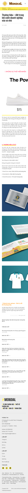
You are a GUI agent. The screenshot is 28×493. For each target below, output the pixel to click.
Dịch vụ (3, 445)
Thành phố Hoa (16, 477)
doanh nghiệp (6, 319)
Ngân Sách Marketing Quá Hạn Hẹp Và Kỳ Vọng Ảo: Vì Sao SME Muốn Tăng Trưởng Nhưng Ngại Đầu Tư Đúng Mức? (14, 361)
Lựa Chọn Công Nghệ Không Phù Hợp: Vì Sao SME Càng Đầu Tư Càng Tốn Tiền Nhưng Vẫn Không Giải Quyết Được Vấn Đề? (14, 382)
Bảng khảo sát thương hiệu (8, 339)
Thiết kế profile (11, 478)
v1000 (7, 483)
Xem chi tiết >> (6, 335)
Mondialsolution (19, 473)
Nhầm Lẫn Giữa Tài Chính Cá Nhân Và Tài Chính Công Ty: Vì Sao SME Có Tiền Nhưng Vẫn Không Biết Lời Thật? (13, 349)
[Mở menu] (25, 3)
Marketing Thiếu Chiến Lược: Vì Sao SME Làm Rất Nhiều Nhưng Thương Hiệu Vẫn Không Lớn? (13, 371)
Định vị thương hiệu (6, 480)
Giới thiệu (4, 442)
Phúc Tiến (4, 478)
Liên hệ (3, 447)
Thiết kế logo (13, 483)
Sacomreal (6, 481)
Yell (13, 473)
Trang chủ (4, 8)
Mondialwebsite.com (14, 474)
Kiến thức (4, 459)
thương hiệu (22, 319)
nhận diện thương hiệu (14, 319)
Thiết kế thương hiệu (20, 478)
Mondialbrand (5, 474)
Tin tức (9, 8)
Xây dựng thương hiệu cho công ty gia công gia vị (14, 330)
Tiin (11, 473)
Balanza (7, 473)
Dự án (3, 453)
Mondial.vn (9, 490)
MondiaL (22, 474)
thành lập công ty (14, 481)
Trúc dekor (22, 477)
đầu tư (3, 321)
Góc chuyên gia (5, 461)
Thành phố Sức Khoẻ (6, 477)
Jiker (3, 473)
